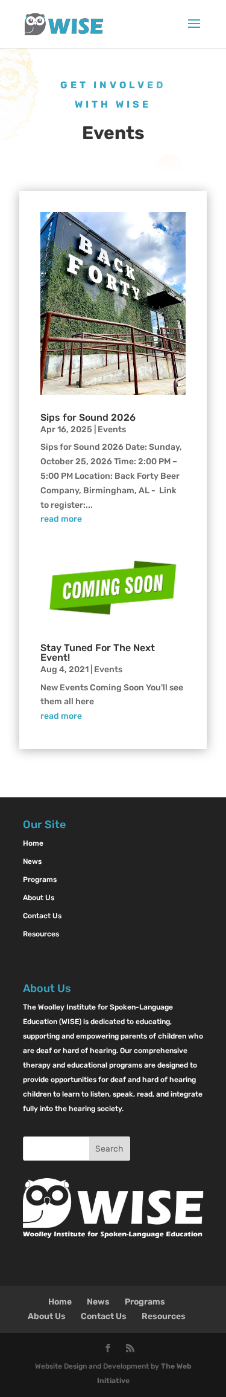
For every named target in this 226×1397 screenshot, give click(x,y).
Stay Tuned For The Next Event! (97, 652)
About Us (38, 897)
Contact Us (42, 916)
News (32, 861)
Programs (40, 879)
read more (61, 519)
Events (112, 429)
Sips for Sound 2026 (88, 417)
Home (33, 843)
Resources (41, 934)
